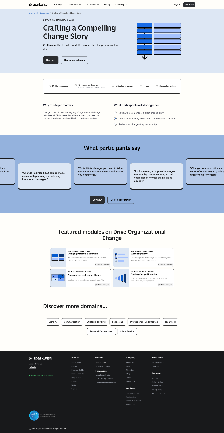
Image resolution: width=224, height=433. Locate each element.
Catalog (74, 366)
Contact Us (130, 381)
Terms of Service (158, 393)
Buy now (50, 60)
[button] (59, 4)
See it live (189, 4)
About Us (130, 363)
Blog (128, 374)
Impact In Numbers (133, 401)
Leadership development (106, 383)
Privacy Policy (157, 390)
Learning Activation (103, 375)
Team (128, 366)
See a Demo (76, 363)
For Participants (158, 363)
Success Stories (132, 393)
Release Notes (157, 386)
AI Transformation (103, 366)
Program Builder (77, 370)
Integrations (76, 378)
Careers (129, 378)
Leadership (44, 13)
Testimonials (131, 397)
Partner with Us (77, 374)
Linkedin (32, 367)
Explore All (33, 13)
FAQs (73, 385)
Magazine (130, 370)
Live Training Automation (106, 379)
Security (155, 378)
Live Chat (155, 366)
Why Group (130, 404)
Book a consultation (74, 60)
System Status (157, 382)
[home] (38, 4)
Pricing (107, 4)
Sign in (177, 4)
